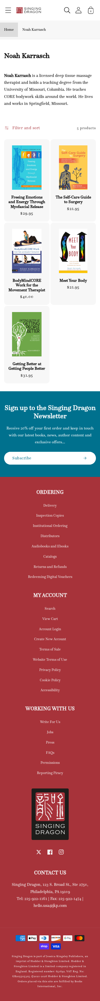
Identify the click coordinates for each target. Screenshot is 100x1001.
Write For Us (50, 721)
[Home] (28, 10)
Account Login (50, 629)
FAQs (50, 752)
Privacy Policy (50, 669)
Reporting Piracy (50, 772)
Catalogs (50, 556)
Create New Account (50, 639)
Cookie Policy (50, 680)
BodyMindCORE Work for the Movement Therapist (26, 285)
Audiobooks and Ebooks (50, 546)
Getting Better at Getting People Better (26, 366)
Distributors (50, 536)
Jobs (50, 732)
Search (50, 608)
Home (9, 29)
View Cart (50, 618)
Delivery (50, 505)
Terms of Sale (50, 649)
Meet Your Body (73, 280)
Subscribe (22, 458)
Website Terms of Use (50, 659)
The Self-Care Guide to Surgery (73, 199)
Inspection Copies (50, 515)
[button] (8, 10)
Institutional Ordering (50, 525)
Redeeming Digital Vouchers (50, 576)
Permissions (50, 762)
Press (50, 742)
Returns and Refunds (50, 566)
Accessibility (50, 690)
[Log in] (78, 10)
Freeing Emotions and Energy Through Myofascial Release (26, 202)
